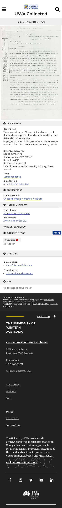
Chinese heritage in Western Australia (22, 198)
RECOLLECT (7, 304)
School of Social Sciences (19, 273)
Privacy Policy (8, 297)
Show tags (10, 239)
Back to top (43, 316)
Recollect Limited (39, 304)
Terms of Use (19, 297)
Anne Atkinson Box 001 (15, 220)
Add (55, 232)
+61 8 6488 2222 (14, 364)
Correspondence (12, 176)
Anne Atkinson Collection (19, 265)
